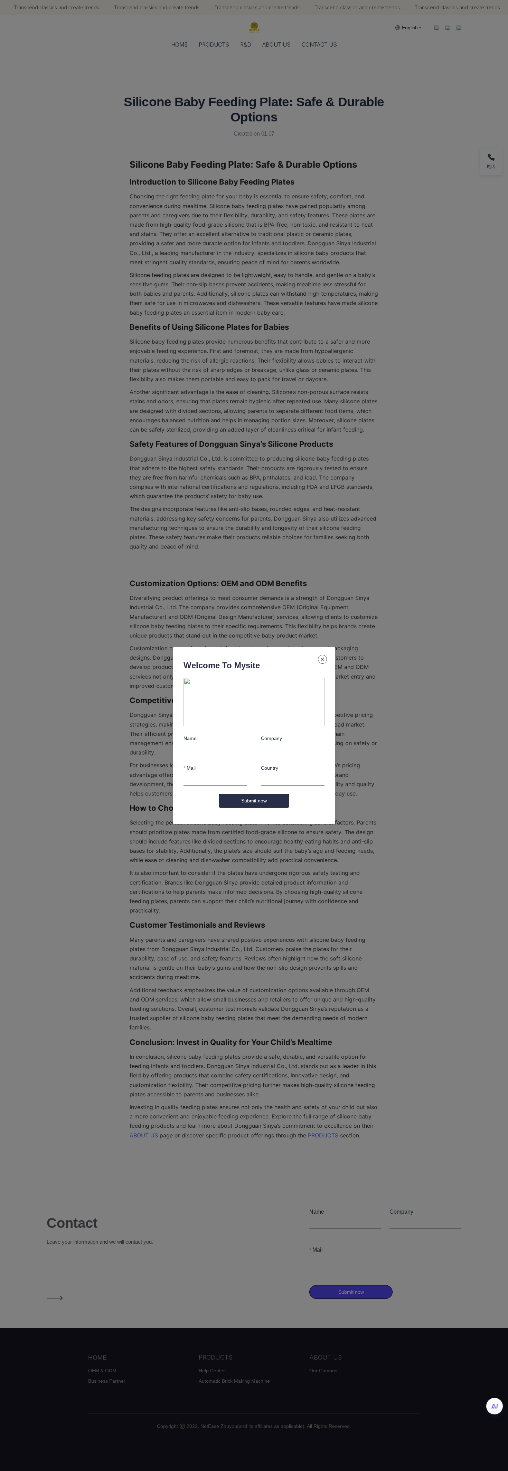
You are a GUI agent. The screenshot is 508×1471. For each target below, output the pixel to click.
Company (271, 738)
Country (269, 768)
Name (190, 738)
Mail (191, 768)
